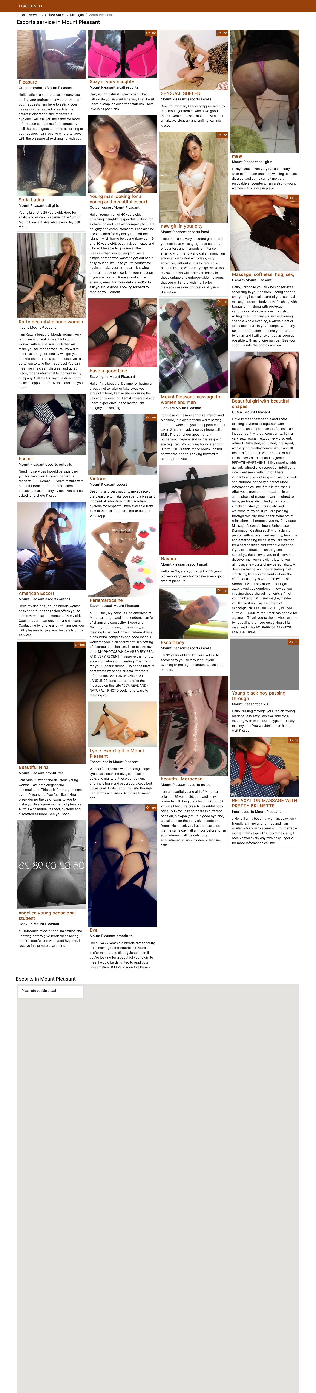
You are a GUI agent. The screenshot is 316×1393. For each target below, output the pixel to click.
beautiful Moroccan (181, 779)
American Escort (36, 593)
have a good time (108, 370)
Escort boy (172, 642)
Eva (94, 930)
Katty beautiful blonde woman (51, 321)
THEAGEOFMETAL (30, 6)
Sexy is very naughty (112, 81)
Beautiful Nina (34, 767)
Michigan (77, 15)
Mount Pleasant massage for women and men (191, 399)
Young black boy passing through (258, 695)
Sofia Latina (31, 199)
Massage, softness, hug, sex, (263, 274)
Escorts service (28, 15)
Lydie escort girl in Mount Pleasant (117, 753)
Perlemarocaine (106, 600)
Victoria (98, 478)
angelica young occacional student (47, 915)
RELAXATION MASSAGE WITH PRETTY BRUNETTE (264, 803)
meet (237, 156)
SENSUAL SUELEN (181, 93)
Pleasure (28, 82)
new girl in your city (182, 226)
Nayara (168, 558)
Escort (26, 458)
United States (55, 15)
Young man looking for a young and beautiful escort (118, 199)
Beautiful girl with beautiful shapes (260, 403)
